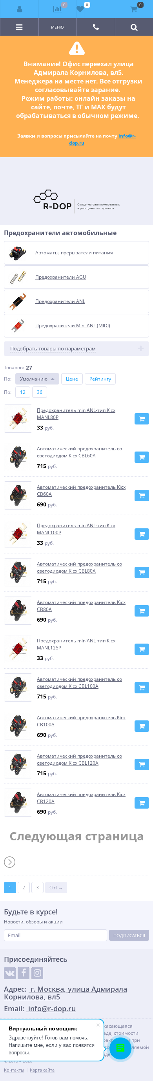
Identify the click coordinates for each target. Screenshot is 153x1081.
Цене (72, 378)
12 (23, 392)
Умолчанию (33, 378)
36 (39, 392)
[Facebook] (23, 973)
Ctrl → (56, 887)
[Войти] (19, 9)
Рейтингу (100, 378)
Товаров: (14, 367)
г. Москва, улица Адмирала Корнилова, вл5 (65, 992)
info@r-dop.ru (51, 1008)
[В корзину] (142, 418)
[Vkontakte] (10, 973)
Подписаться (129, 935)
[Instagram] (37, 973)
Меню (57, 27)
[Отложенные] (80, 9)
